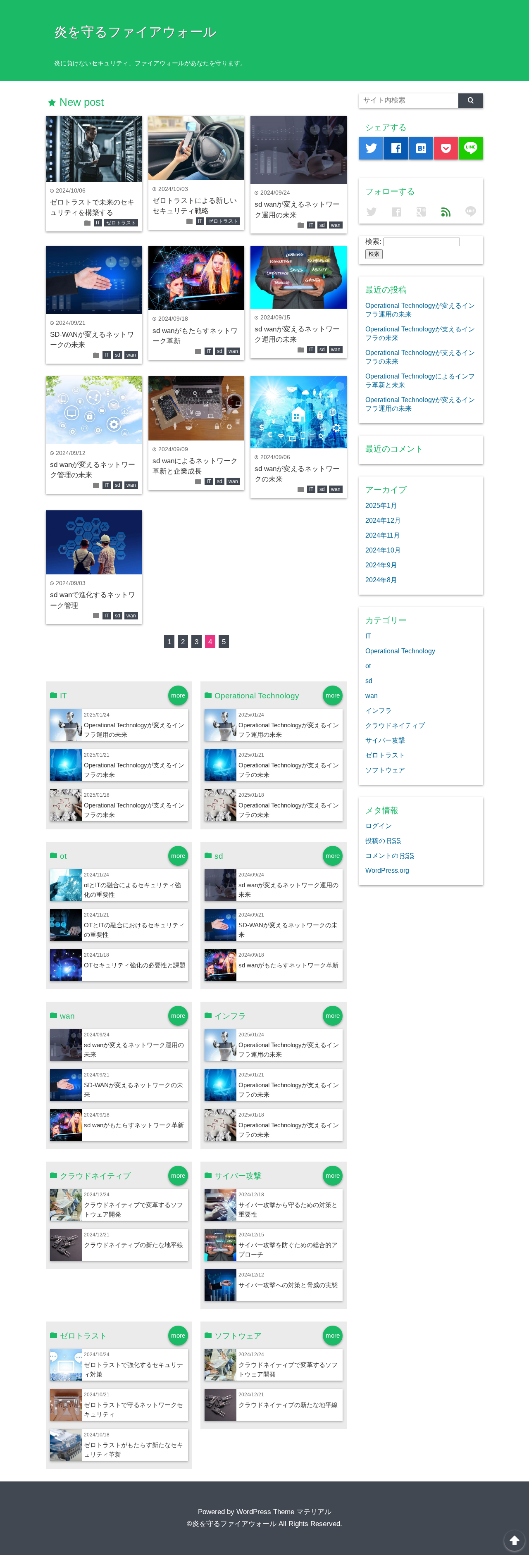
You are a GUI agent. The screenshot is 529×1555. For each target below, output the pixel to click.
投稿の (383, 840)
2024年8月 (381, 579)
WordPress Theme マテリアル (283, 1512)
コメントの (389, 855)
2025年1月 (381, 505)
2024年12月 (383, 520)
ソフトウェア (385, 770)
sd (322, 225)
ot (368, 665)
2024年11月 (382, 535)
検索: (373, 241)
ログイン (378, 825)
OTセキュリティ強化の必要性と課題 (135, 965)
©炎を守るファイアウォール (231, 1524)
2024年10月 (383, 550)
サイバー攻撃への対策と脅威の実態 (288, 1284)
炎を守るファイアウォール (135, 31)
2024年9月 (381, 565)
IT (98, 223)
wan (336, 225)
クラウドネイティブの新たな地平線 (133, 1244)
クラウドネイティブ (395, 725)
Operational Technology (400, 651)
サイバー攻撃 (385, 740)
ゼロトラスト (121, 223)
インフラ (378, 710)
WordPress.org (387, 870)
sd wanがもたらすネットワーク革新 (288, 965)
